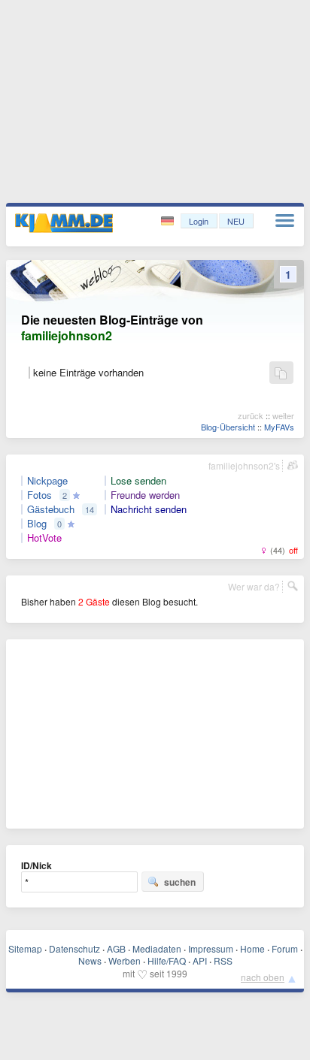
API (200, 960)
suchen (180, 882)
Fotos (39, 495)
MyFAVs (279, 427)
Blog (37, 524)
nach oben (262, 977)
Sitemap (25, 948)
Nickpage (47, 481)
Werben (124, 960)
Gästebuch (50, 509)
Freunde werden (145, 495)
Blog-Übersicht (228, 427)
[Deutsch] (169, 221)
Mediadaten (156, 948)
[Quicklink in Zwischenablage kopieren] (281, 373)
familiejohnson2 (66, 335)
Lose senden (138, 481)
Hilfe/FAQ (166, 960)
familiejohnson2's (244, 465)
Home (252, 948)
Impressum (210, 948)
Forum (285, 948)
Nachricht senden (149, 509)
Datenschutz (74, 948)
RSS (223, 960)
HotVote (44, 538)
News (90, 960)
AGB (116, 948)
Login (198, 221)
